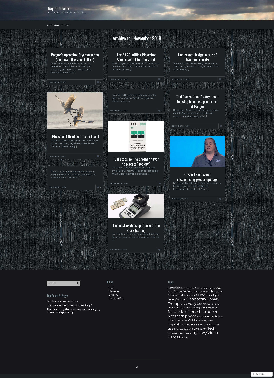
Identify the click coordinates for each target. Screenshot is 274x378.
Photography (54, 25)
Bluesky (113, 294)
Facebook (183, 304)
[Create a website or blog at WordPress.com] (137, 367)
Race (210, 320)
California (204, 288)
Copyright (207, 291)
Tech (211, 328)
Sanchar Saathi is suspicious (62, 301)
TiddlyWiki (172, 333)
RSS (111, 288)
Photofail (209, 316)
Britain (198, 288)
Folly (192, 303)
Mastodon (114, 291)
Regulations (176, 324)
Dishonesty (196, 299)
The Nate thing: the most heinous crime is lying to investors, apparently (73, 311)
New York (200, 317)
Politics (193, 320)
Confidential (196, 292)
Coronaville (218, 292)
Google (202, 304)
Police (218, 316)
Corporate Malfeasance (182, 295)
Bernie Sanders (188, 288)
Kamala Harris (180, 308)
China (170, 292)
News (192, 316)
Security (214, 324)
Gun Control (211, 304)
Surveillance (199, 328)
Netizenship (177, 316)
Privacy (204, 321)
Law (189, 307)
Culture (209, 295)
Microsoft (213, 307)
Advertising (175, 287)
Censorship (215, 288)
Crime (200, 295)
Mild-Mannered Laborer (193, 311)
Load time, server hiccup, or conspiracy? (69, 305)
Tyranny (200, 333)
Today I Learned (185, 333)
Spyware (188, 329)
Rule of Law (203, 325)
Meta (204, 307)
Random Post (116, 298)
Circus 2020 (182, 291)
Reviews (191, 324)
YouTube (185, 338)
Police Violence (177, 320)
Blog (67, 25)
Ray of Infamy (58, 8)
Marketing (196, 308)
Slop (170, 328)
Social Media (178, 329)
